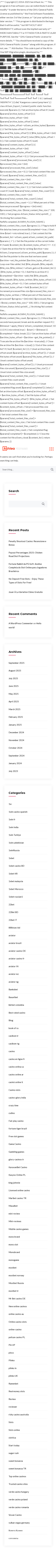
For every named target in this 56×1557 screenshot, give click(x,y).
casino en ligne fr (17, 1059)
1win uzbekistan (16, 842)
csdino (12, 1113)
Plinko (12, 1360)
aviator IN (13, 966)
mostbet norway (16, 1275)
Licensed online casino (19, 1190)
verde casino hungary (19, 1492)
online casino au (16, 1314)
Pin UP (12, 1345)
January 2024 (15, 763)
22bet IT (13, 920)
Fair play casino (16, 1121)
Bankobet (13, 989)
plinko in (13, 1368)
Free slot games (16, 1136)
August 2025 (15, 670)
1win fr (12, 819)
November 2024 (16, 740)
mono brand (14, 1236)
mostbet (13, 1267)
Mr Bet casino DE (17, 1298)
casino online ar (16, 1074)
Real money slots (17, 1391)
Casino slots (14, 1090)
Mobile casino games (19, 1229)
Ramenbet (13, 1383)
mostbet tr (14, 1291)
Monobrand (14, 1252)
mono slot (13, 1244)
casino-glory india (17, 1097)
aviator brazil (15, 943)
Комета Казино (16, 1530)
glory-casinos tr (16, 1159)
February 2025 (16, 717)
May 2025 (14, 694)
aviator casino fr (16, 958)
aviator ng (14, 981)
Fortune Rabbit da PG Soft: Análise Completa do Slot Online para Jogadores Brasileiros (28, 567)
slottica (12, 1437)
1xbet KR (13, 873)
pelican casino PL (17, 1337)
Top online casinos (17, 1476)
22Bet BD (13, 912)
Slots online (14, 1430)
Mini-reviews (15, 1221)
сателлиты (13, 1538)
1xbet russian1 (16, 896)
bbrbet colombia (16, 1005)
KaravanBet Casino (18, 1167)
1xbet (11, 858)
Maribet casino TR (17, 1198)
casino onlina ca (16, 1066)
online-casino (15, 1329)
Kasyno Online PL (17, 1175)
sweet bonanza (16, 1461)
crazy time (13, 1105)
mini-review (14, 1213)
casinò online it (16, 1082)
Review (12, 1399)
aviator (12, 935)
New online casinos (18, 1306)
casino (12, 1051)
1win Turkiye (15, 835)
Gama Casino (15, 1144)
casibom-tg (14, 1043)
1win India (13, 827)
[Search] (50, 469)
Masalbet (13, 1206)
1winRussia (14, 850)
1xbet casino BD (16, 865)
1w (10, 804)
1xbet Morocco (16, 889)
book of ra (13, 1028)
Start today (14, 1445)
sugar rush (14, 1453)
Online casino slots (18, 1321)
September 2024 (16, 755)
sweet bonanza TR (17, 1468)
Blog (11, 1020)
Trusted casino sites (18, 1484)
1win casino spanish (18, 811)
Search (14, 491)
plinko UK (13, 1376)
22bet (11, 904)
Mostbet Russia (16, 1283)
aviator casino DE (17, 951)
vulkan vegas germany (19, 1522)
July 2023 (13, 771)
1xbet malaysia (16, 881)
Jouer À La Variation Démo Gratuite (26, 592)
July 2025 (13, 678)
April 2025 (14, 701)
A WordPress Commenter (21, 623)
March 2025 (14, 709)
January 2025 (15, 724)
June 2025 (14, 686)
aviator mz (14, 974)
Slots (11, 1422)
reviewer (13, 1406)
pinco (11, 1352)
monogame (14, 1260)
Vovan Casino (15, 1515)
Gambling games (16, 1151)
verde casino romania (19, 1507)
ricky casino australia (19, 1414)
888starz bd (14, 927)
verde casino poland (18, 1499)
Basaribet (13, 997)
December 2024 (16, 732)
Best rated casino (17, 1012)
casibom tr (14, 1036)
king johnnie (14, 1182)
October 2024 (15, 748)
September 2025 (16, 663)
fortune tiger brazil (18, 1128)
